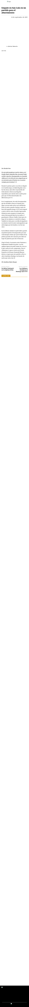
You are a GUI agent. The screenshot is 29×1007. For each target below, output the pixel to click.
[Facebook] (2, 21)
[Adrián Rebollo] (3, 46)
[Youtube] (19, 997)
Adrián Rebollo (13, 46)
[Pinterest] (9, 21)
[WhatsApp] (13, 21)
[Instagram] (13, 997)
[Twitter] (6, 21)
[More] (16, 21)
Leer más (3, 50)
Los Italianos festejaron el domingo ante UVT (22, 270)
